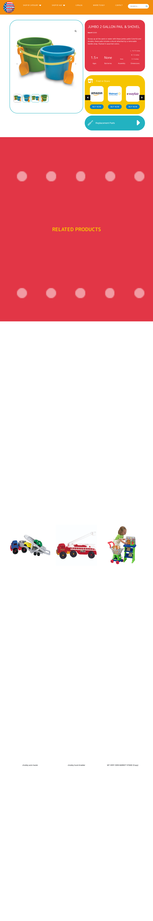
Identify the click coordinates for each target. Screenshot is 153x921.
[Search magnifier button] (146, 6)
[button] (76, 31)
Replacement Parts (105, 123)
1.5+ (94, 57)
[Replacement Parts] (90, 123)
